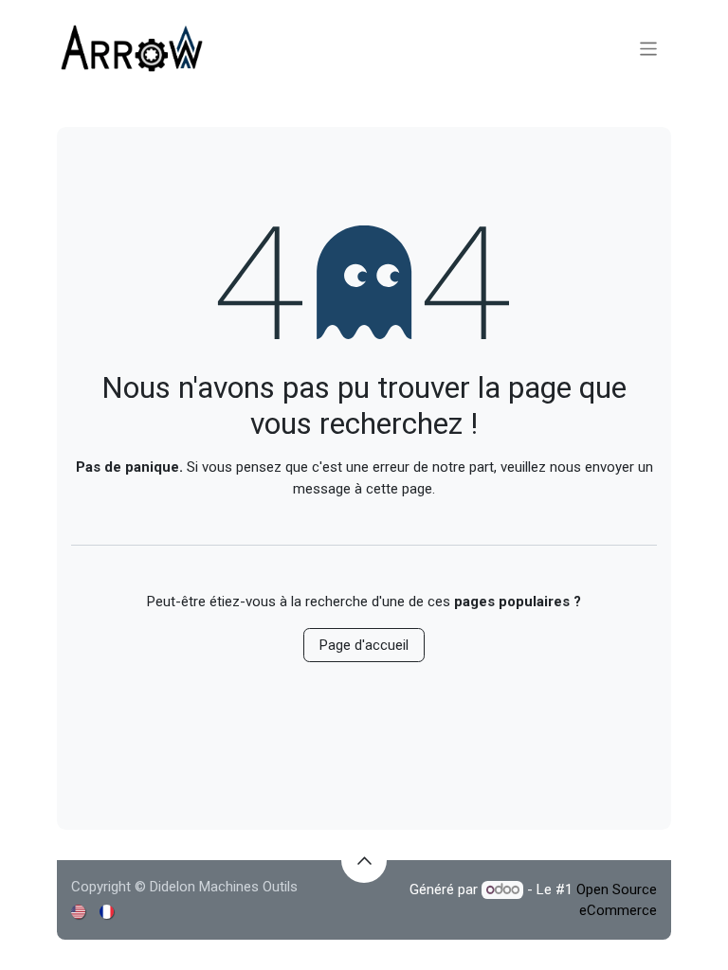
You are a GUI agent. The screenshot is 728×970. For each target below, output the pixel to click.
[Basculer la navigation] (648, 47)
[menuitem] (79, 911)
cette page (399, 488)
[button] (364, 860)
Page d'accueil (364, 645)
